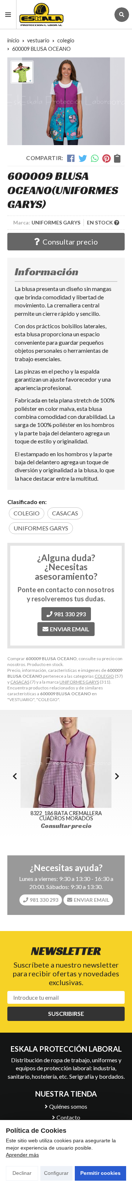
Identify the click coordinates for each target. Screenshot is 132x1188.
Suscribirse (66, 1013)
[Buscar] (121, 14)
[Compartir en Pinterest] (106, 158)
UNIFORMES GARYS (79, 682)
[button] (117, 776)
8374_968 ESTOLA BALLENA (66, 813)
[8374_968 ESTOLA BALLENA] (66, 762)
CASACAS (19, 682)
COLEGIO (104, 676)
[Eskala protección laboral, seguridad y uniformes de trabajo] (63, 14)
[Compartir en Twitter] (82, 158)
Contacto (68, 1117)
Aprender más (22, 1155)
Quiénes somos (68, 1106)
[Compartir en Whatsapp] (95, 158)
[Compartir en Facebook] (71, 158)
